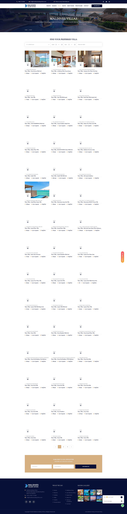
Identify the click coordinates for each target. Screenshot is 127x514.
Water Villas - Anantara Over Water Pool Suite (87, 71)
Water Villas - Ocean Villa (30, 333)
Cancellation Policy (89, 511)
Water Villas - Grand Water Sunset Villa (33, 202)
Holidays (54, 5)
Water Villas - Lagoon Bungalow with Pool (60, 254)
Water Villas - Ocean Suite (83, 411)
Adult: (53, 44)
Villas (59, 5)
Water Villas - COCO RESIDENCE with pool (34, 123)
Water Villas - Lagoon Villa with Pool (59, 306)
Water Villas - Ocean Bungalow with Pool (60, 333)
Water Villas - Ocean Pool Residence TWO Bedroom (62, 359)
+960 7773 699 (21, 1)
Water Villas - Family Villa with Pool (59, 176)
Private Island (78, 5)
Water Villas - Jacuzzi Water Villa (32, 228)
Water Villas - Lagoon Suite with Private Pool (87, 280)
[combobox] (38, 45)
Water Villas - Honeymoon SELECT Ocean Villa (88, 202)
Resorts (49, 5)
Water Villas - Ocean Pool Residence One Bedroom (35, 359)
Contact (86, 5)
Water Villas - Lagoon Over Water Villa (33, 280)
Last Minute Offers (71, 492)
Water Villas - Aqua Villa (30, 97)
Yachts (64, 5)
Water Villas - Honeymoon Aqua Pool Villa (60, 202)
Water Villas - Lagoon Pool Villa (58, 280)
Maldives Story (70, 490)
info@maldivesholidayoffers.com (38, 1)
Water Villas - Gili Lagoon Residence (85, 176)
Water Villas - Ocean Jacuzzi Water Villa (86, 333)
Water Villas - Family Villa (30, 176)
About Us (68, 497)
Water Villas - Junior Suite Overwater (32, 254)
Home (26, 29)
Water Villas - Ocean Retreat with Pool (33, 71)
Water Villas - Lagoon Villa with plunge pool (34, 306)
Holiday (55, 495)
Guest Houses (70, 5)
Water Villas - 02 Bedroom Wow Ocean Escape (61, 71)
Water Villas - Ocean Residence (57, 411)
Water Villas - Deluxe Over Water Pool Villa (87, 123)
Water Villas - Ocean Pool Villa (84, 359)
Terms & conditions (69, 500)
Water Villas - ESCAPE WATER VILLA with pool (62, 149)
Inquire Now (69, 495)
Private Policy (99, 511)
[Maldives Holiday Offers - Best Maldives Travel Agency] (30, 5)
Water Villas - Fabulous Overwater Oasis (86, 149)
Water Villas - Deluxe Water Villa (32, 149)
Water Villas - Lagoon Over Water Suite (86, 254)
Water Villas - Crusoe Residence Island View (60, 123)
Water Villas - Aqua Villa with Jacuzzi (59, 97)
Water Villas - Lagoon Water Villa (85, 306)
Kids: (66, 44)
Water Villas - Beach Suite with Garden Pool (87, 97)
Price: (79, 44)
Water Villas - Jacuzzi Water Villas (58, 228)
